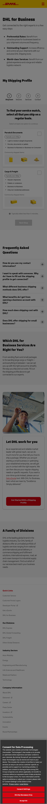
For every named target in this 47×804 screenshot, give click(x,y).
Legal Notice (23, 784)
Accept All (23, 801)
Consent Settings (23, 789)
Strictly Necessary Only (23, 795)
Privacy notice (14, 784)
